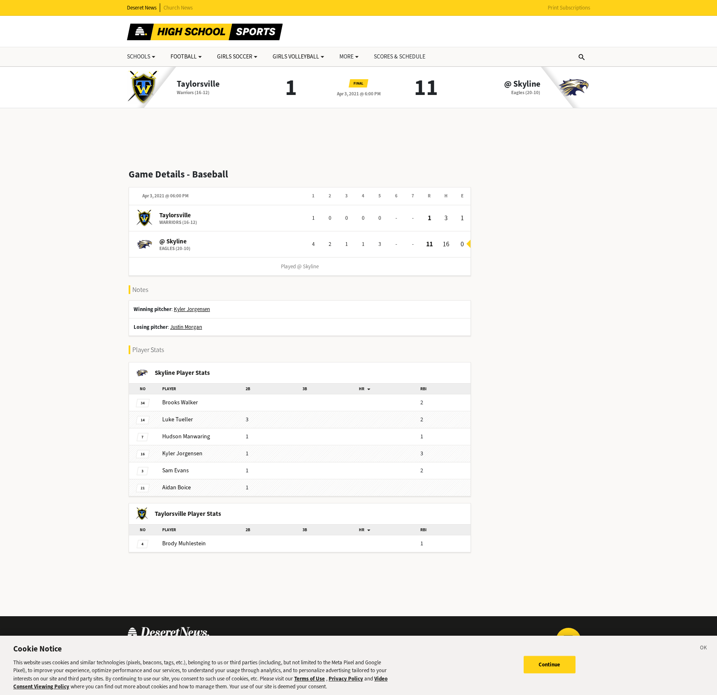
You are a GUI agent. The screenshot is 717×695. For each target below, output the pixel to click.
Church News (178, 7)
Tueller (177, 419)
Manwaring (186, 436)
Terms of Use (309, 678)
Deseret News (141, 7)
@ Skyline (522, 84)
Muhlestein (184, 543)
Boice (176, 487)
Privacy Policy (346, 678)
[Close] (704, 649)
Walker (180, 402)
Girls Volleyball (296, 57)
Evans (175, 470)
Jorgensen (182, 453)
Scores (399, 57)
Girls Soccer (234, 57)
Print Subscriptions (569, 7)
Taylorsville (198, 84)
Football (184, 57)
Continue (550, 664)
